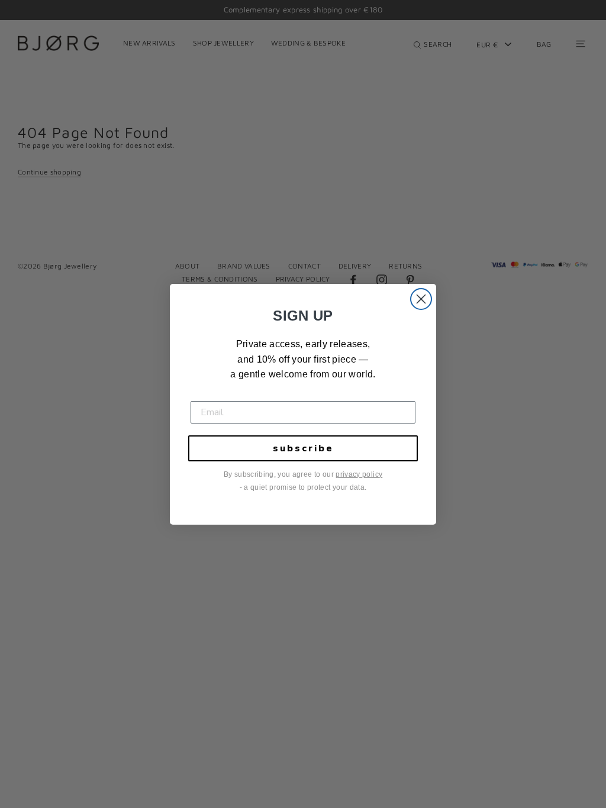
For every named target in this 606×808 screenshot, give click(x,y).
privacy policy (359, 474)
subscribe (303, 448)
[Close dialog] (421, 299)
